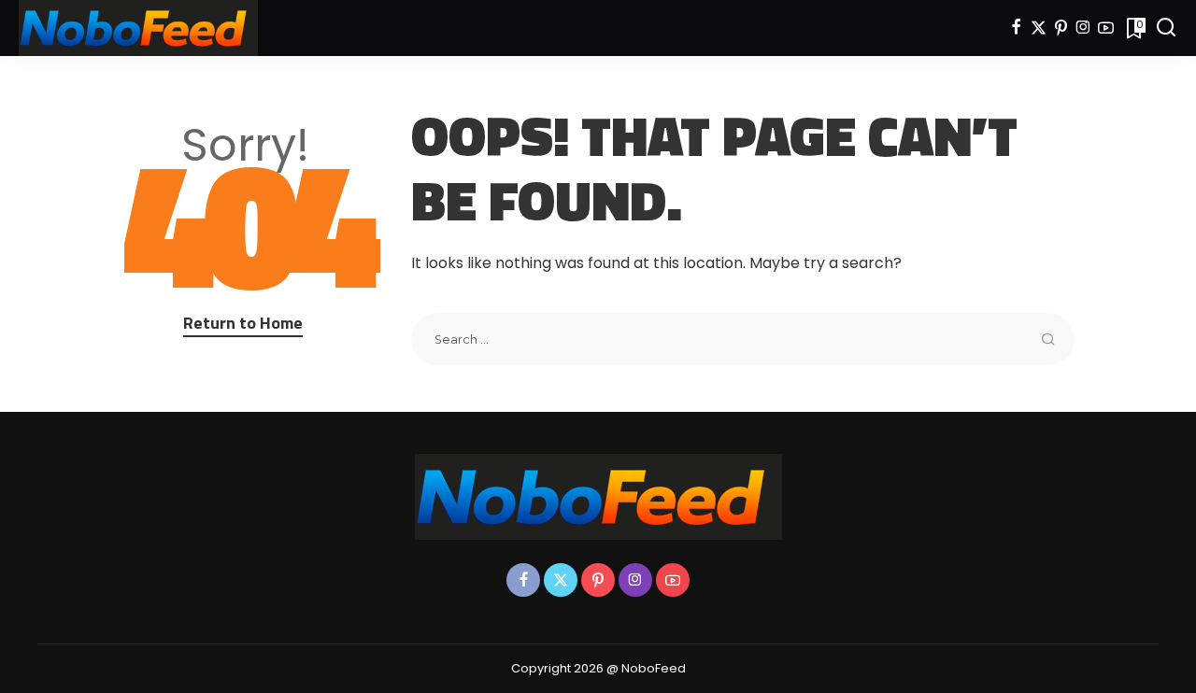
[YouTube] (1106, 28)
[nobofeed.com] (138, 28)
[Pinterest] (1061, 28)
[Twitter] (1038, 28)
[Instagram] (1083, 28)
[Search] (1166, 28)
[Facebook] (1016, 28)
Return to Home (243, 322)
